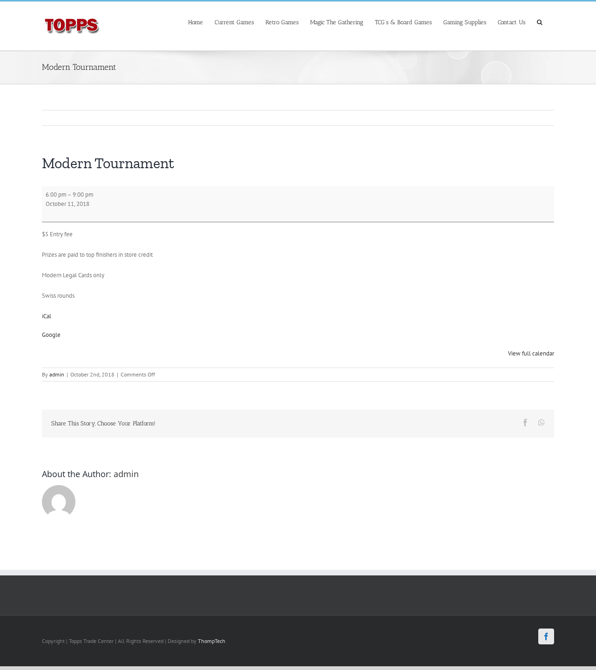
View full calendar (531, 353)
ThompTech (211, 640)
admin (56, 374)
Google (51, 335)
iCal (46, 316)
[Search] (539, 21)
